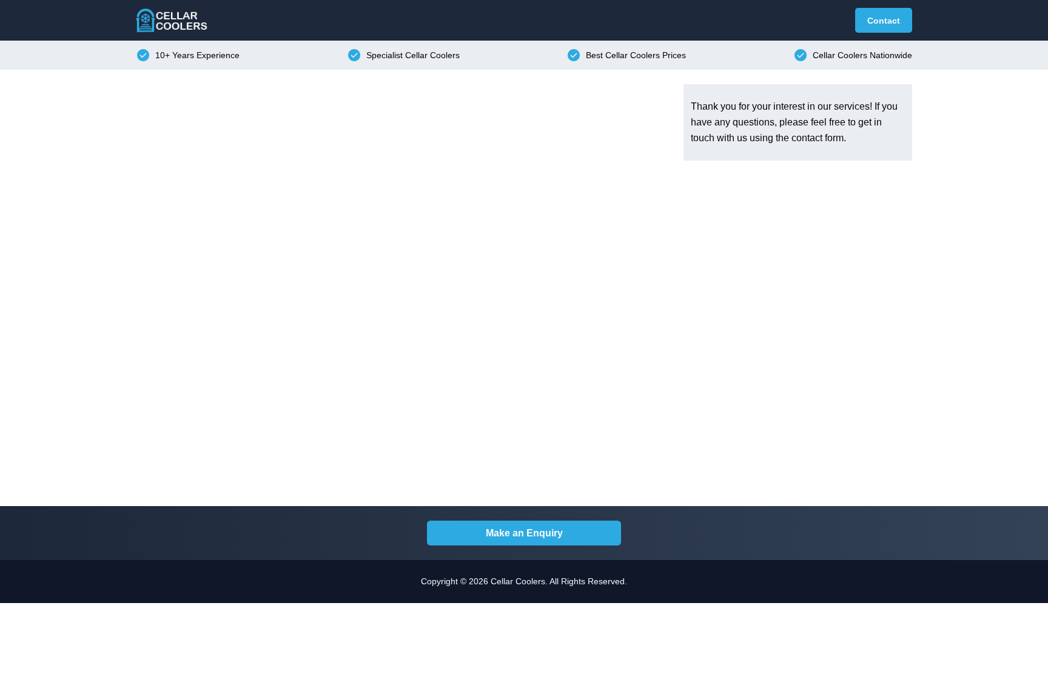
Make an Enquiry (524, 533)
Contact (883, 20)
